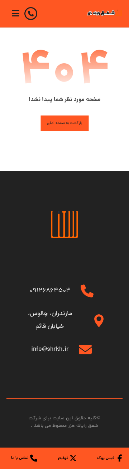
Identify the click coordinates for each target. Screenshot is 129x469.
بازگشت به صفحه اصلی (64, 123)
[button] (15, 13)
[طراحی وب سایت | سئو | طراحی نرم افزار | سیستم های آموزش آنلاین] (105, 13)
